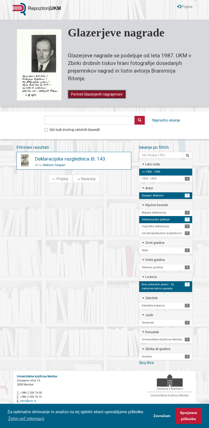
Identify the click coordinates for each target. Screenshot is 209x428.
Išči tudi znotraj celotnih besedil (75, 130)
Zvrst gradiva (154, 243)
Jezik (149, 315)
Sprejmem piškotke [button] (188, 416)
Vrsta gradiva (155, 260)
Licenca (151, 277)
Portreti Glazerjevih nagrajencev (97, 94)
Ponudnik (152, 332)
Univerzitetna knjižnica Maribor (37, 376)
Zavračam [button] (161, 416)
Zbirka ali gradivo (158, 349)
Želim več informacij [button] (26, 419)
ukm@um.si (28, 401)
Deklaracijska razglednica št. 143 (70, 159)
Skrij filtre (146, 363)
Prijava (186, 7)
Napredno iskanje (166, 120)
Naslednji (86, 179)
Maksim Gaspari (54, 165)
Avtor (149, 188)
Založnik (151, 298)
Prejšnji (60, 179)
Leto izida (152, 164)
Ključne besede (156, 205)
